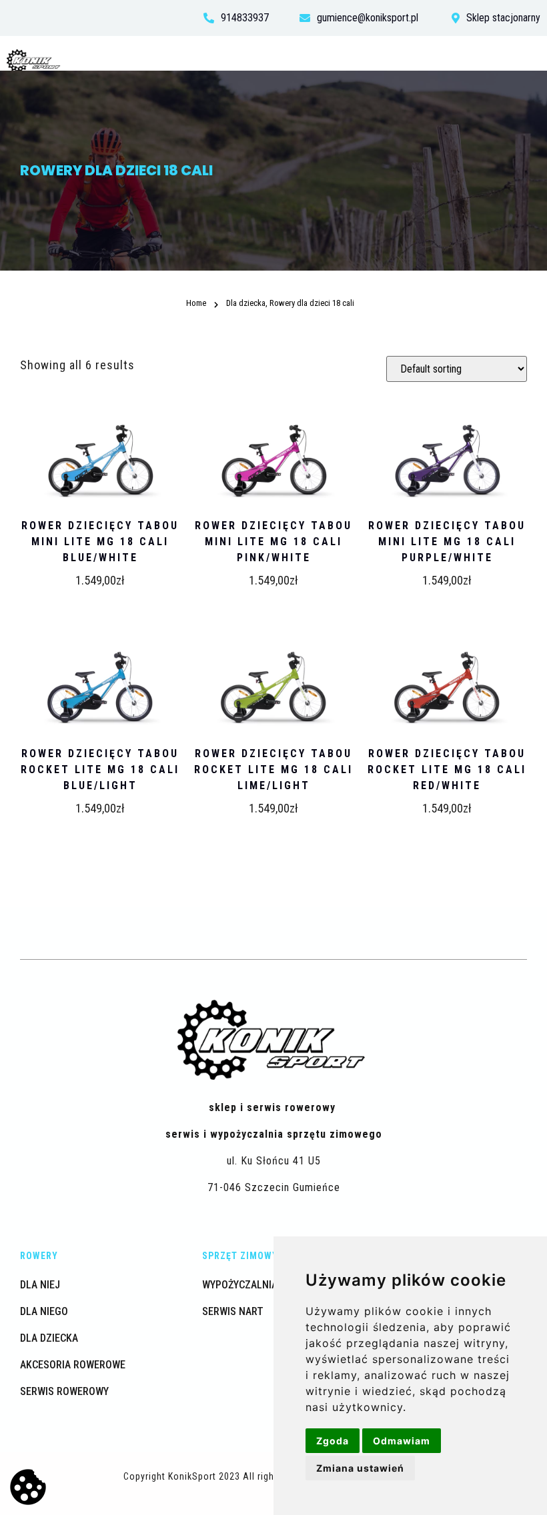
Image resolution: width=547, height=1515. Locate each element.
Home (218, 277)
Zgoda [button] (332, 1440)
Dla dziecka (245, 303)
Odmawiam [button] (401, 1440)
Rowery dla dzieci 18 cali (297, 277)
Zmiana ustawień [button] (360, 1468)
